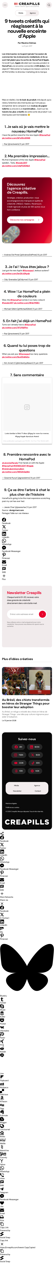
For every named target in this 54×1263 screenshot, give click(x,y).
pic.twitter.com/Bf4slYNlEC (27, 303)
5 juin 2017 (24, 144)
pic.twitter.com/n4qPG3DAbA (16, 165)
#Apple (30, 466)
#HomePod (44, 135)
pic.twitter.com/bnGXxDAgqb (16, 273)
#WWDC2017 (19, 466)
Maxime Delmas (28, 43)
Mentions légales (11, 803)
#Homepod (28, 270)
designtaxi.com (16, 510)
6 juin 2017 (42, 254)
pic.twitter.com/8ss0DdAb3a (15, 357)
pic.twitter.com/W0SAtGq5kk (16, 472)
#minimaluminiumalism (13, 469)
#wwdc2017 (21, 162)
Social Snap (5, 1237)
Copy (29, 1247)
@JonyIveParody (10, 463)
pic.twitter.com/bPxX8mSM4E (16, 138)
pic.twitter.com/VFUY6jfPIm (15, 327)
